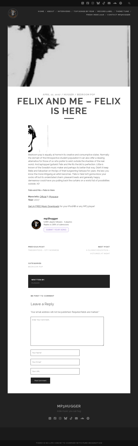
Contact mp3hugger (118, 15)
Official (43, 196)
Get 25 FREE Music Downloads (43, 206)
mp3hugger (69, 406)
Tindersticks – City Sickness (43, 250)
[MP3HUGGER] (13, 17)
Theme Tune (122, 11)
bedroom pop (86, 94)
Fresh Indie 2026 (95, 15)
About (50, 11)
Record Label (105, 11)
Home (41, 11)
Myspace (53, 196)
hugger (69, 94)
